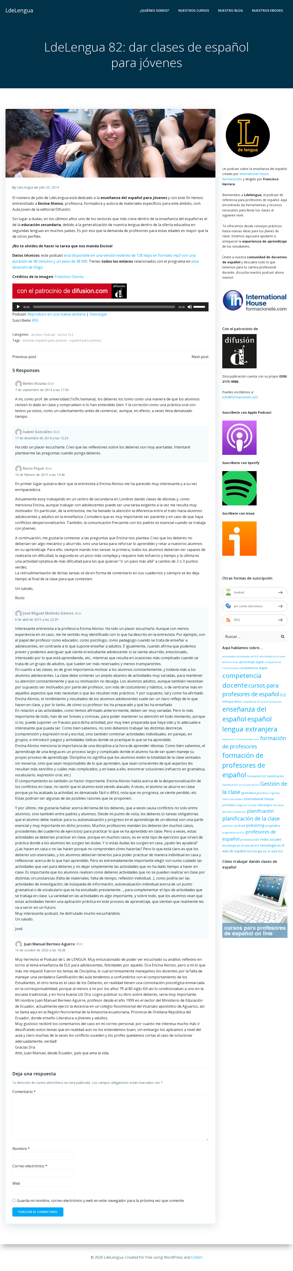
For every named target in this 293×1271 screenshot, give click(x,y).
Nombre (100, 603)
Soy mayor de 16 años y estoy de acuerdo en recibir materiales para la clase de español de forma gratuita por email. (141, 675)
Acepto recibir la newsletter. (120, 662)
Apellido (100, 623)
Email (97, 642)
